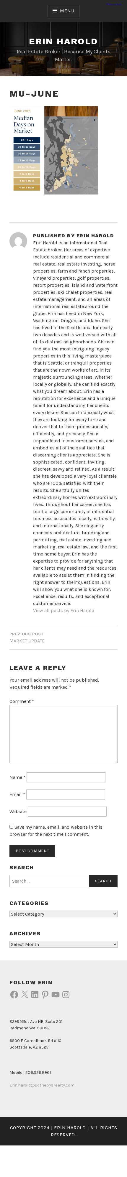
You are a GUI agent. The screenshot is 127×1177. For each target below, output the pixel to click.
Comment (21, 701)
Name (17, 777)
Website (18, 811)
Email (17, 794)
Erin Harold (63, 41)
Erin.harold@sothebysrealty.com (41, 1085)
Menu (67, 11)
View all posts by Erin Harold (64, 610)
